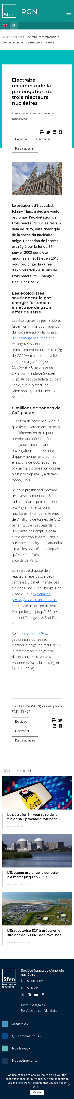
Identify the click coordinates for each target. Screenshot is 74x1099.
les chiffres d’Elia (34, 633)
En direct (16, 37)
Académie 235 (22, 1024)
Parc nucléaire (25, 148)
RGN (29, 11)
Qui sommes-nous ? (26, 1036)
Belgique (21, 139)
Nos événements (24, 1060)
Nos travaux (21, 1048)
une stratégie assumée (30, 338)
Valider (37, 1092)
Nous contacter (32, 981)
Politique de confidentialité (39, 1010)
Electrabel (43, 139)
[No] (69, 1084)
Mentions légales (33, 1005)
